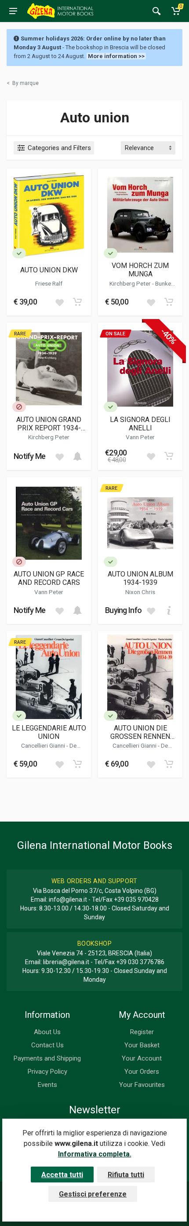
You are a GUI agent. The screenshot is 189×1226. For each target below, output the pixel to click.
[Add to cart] (77, 302)
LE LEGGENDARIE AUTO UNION (49, 732)
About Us (47, 1032)
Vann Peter (140, 436)
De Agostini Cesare (52, 749)
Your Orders (141, 1072)
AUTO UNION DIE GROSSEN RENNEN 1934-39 (140, 732)
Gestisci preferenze (93, 1194)
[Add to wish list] (59, 302)
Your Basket (142, 1045)
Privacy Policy (47, 1072)
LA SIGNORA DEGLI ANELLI (140, 423)
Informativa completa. (94, 1154)
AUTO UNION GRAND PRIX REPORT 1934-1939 (48, 423)
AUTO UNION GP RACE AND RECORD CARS (49, 578)
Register (142, 1032)
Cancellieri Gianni (43, 745)
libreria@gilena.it (66, 961)
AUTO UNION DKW (49, 270)
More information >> (116, 56)
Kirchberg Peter (130, 283)
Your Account (142, 1058)
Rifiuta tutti (126, 1175)
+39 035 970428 (136, 899)
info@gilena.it (68, 899)
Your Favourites (142, 1085)
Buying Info (123, 610)
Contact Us (47, 1045)
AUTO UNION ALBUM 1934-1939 (140, 578)
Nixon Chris (140, 591)
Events (47, 1085)
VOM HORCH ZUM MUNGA (140, 269)
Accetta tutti (62, 1175)
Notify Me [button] (30, 456)
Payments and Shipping (47, 1058)
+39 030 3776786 (140, 961)
